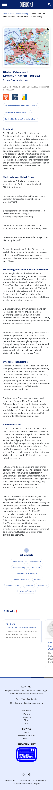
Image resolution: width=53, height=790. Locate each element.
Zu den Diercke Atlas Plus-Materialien (20, 119)
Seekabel (29, 585)
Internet (37, 579)
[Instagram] (24, 774)
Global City (35, 567)
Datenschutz (24, 780)
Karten (4, 13)
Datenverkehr (17, 561)
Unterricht (26, 717)
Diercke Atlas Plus (26, 735)
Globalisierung (22, 13)
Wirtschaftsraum (26, 591)
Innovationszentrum (20, 579)
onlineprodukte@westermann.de (28, 703)
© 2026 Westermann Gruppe (26, 783)
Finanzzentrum (35, 561)
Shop (26, 720)
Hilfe (26, 732)
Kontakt (26, 738)
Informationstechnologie (26, 573)
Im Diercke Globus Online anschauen (20, 106)
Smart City (42, 585)
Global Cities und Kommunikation (21, 627)
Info (26, 723)
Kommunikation (13, 585)
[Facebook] (29, 774)
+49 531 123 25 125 (28, 698)
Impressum (9, 780)
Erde (12, 13)
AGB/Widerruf (39, 780)
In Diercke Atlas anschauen (16, 112)
